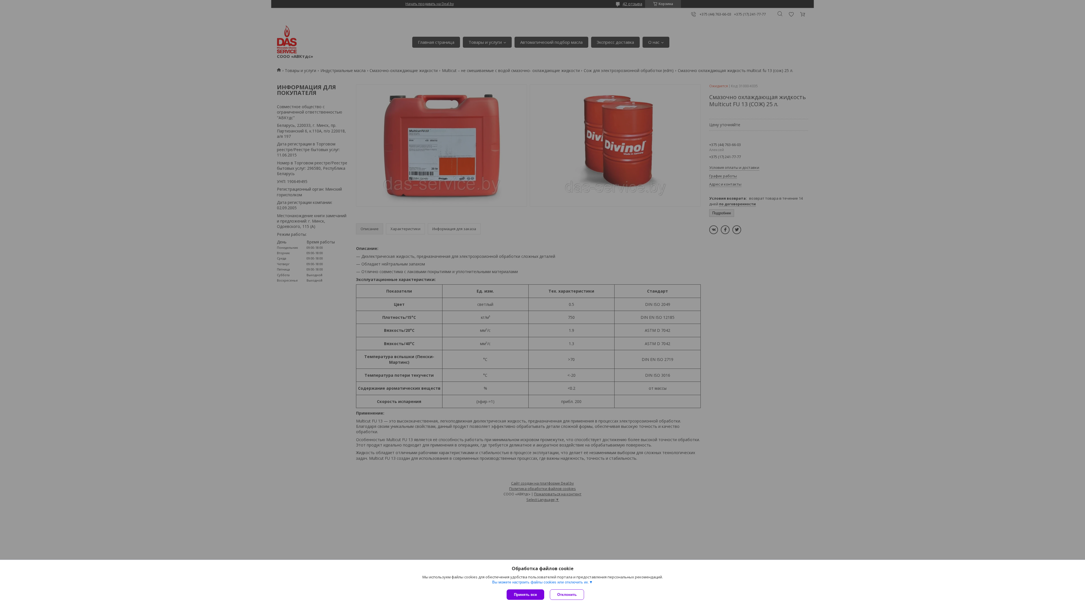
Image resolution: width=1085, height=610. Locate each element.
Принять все (525, 594)
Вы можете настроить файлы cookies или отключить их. (540, 582)
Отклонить (567, 594)
